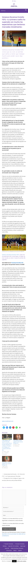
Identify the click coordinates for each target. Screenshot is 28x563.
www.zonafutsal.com (7, 421)
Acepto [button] (14, 561)
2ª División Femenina (19, 544)
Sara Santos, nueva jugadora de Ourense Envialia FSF (6, 464)
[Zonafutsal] (14, 5)
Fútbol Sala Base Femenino (17, 548)
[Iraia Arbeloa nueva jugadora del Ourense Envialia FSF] (18, 437)
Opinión (20, 550)
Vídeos (15, 550)
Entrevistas (9, 550)
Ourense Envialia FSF (17, 262)
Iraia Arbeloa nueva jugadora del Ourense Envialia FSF (18, 442)
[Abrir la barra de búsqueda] (26, 10)
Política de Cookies (21, 561)
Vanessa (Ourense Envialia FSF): (10, 255)
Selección (7, 548)
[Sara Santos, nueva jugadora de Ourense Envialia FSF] (7, 459)
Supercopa (22, 546)
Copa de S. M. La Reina (13, 546)
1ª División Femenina (8, 544)
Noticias (5, 546)
